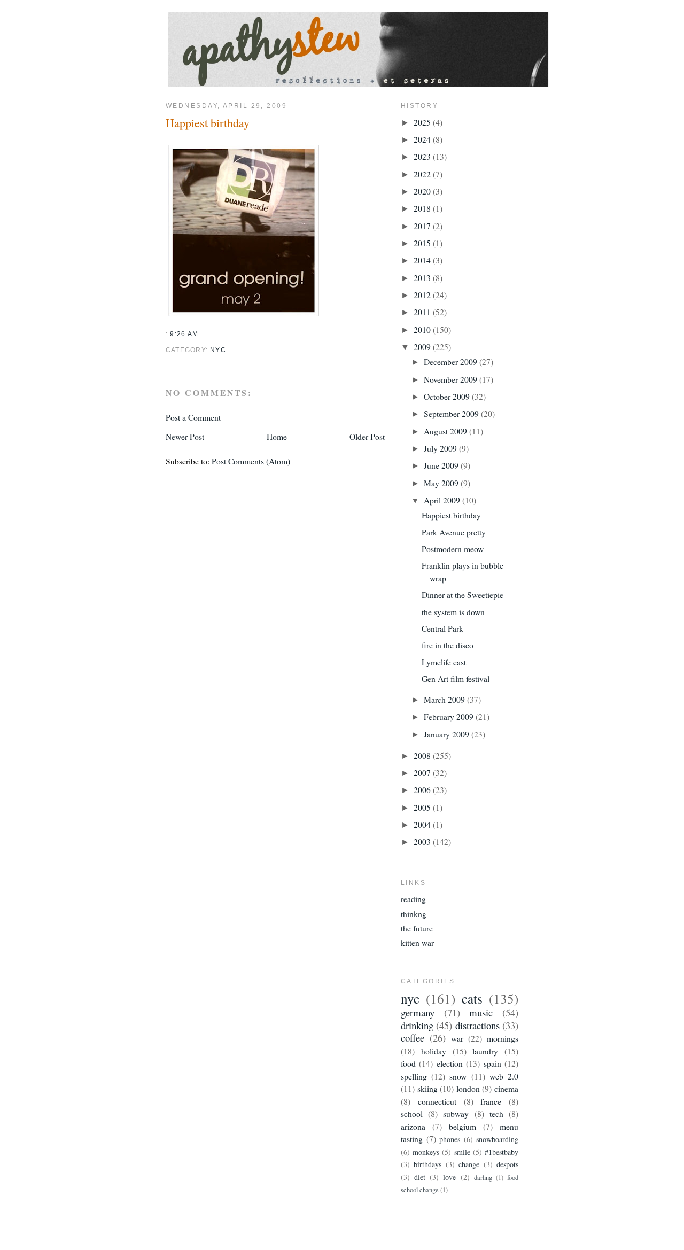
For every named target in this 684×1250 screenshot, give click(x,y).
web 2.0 (503, 1076)
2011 (423, 311)
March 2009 (445, 699)
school (412, 1113)
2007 (423, 772)
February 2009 (450, 716)
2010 (423, 329)
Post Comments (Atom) (251, 461)
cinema (506, 1088)
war (457, 1038)
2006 (423, 789)
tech (496, 1113)
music (481, 1012)
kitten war (417, 942)
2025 (423, 122)
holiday (433, 1051)
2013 (423, 277)
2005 (423, 807)
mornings (502, 1038)
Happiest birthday (208, 122)
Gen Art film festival (455, 678)
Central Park (442, 628)
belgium (462, 1126)
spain (492, 1063)
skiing (427, 1088)
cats (472, 998)
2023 (423, 156)
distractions (477, 1025)
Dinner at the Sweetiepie (462, 594)
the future (417, 928)
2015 (423, 243)
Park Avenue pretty (454, 532)
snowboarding (497, 1139)
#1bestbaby (501, 1152)
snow (458, 1076)
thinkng (413, 913)
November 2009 (451, 379)
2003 (423, 841)
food (408, 1063)
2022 (423, 174)
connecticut (437, 1101)
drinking (417, 1025)
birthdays (427, 1164)
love (449, 1177)
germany (417, 1012)
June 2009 (442, 465)
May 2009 (442, 482)
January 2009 (447, 734)
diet (419, 1177)
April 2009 (443, 500)
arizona (413, 1126)
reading (413, 898)
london (468, 1088)
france (490, 1101)
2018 (423, 208)
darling (483, 1177)
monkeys (426, 1152)
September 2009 (452, 413)
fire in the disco (447, 644)
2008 (423, 755)
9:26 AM (184, 334)
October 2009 (448, 396)
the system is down (453, 611)
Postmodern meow (453, 548)
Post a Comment (193, 417)
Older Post (367, 436)
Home (277, 436)
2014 (423, 260)
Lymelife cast (444, 661)
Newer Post (185, 436)
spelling (414, 1076)
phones (449, 1139)
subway (456, 1113)
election (450, 1063)
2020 (423, 191)
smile (462, 1152)
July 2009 (441, 448)
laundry (485, 1051)
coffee (412, 1037)
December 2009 (451, 361)
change (468, 1164)
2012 (423, 294)
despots (507, 1164)
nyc (218, 350)
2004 (423, 824)
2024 (423, 139)
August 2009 (446, 431)
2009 (423, 346)
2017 (423, 225)
